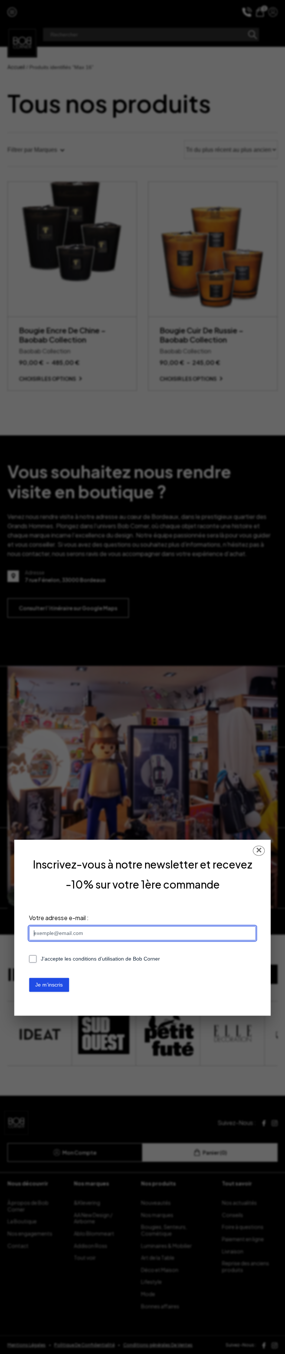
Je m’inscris (49, 985)
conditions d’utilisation (98, 959)
